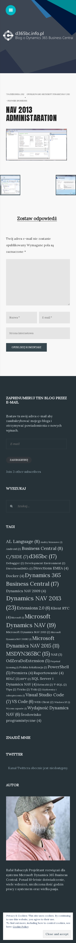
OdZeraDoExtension (28, 660)
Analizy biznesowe (51, 542)
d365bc (43, 556)
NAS (56, 654)
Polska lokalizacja (33, 667)
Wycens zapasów (16, 708)
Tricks (23, 689)
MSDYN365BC (28, 653)
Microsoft (17, 617)
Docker (15, 575)
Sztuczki (45, 684)
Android (13, 549)
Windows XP (62, 702)
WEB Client (44, 702)
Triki (36, 689)
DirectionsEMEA (19, 568)
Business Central (42, 548)
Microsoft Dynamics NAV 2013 (28, 632)
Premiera (22, 672)
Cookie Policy (21, 926)
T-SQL (60, 684)
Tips (11, 689)
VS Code (22, 701)
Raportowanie (48, 672)
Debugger (15, 563)
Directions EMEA (50, 568)
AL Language (23, 541)
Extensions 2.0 (33, 608)
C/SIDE (17, 556)
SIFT (25, 679)
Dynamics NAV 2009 (26, 591)
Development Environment (45, 563)
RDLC (12, 679)
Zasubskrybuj (19, 460)
